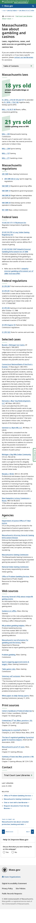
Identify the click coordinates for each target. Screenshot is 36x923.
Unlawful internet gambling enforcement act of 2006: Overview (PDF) (18, 271)
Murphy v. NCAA (8, 474)
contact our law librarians (23, 57)
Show (6, 19)
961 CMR (5, 210)
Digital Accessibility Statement (14, 883)
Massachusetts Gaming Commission (15, 555)
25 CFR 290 (6, 286)
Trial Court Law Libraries (23, 16)
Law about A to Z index (26, 10)
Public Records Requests (12, 893)
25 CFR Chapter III (9, 325)
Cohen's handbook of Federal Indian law (17, 711)
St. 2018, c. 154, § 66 (11, 102)
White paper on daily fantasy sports (15, 696)
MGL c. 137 (6, 153)
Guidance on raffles (9, 611)
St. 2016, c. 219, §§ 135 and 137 (13, 100)
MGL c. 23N (6, 149)
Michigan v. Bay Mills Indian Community (16, 454)
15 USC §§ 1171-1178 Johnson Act (14, 223)
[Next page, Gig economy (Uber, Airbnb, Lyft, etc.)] (32, 832)
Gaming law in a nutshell (11, 730)
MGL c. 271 (6, 158)
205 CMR (5, 174)
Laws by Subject (12, 10)
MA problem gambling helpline (13, 626)
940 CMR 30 (6, 195)
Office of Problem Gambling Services (15, 576)
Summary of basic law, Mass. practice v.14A (18, 757)
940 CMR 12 (6, 186)
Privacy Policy (7, 888)
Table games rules (8, 669)
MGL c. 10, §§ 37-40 (9, 109)
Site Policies (20, 888)
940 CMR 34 (6, 203)
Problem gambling (8, 655)
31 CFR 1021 (6, 332)
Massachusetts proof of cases (13, 747)
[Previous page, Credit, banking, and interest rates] (3, 832)
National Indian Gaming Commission (15, 567)
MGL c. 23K (6, 134)
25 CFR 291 (6, 291)
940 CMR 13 (6, 191)
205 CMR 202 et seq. (11, 179)
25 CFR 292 (6, 308)
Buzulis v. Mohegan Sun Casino (13, 345)
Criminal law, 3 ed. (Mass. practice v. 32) (17, 720)
